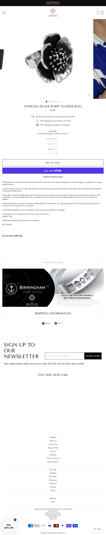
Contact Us (53, 444)
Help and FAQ (53, 448)
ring (80, 182)
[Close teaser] (15, 519)
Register (53, 498)
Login (53, 502)
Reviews (53, 437)
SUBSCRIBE (93, 355)
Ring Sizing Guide (53, 262)
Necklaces (53, 480)
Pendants (53, 483)
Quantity (53, 149)
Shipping (49, 134)
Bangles (53, 473)
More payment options (52, 176)
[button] (8, 526)
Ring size (52, 139)
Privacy (53, 451)
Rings (53, 490)
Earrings (53, 469)
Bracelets (53, 476)
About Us (53, 441)
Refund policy (53, 462)
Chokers (53, 487)
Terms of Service (53, 458)
